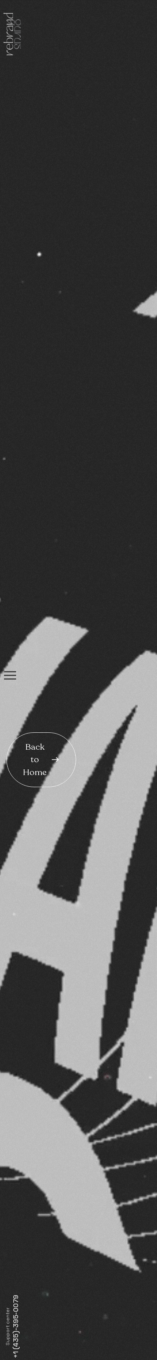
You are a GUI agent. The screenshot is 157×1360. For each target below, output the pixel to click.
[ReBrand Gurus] (12, 35)
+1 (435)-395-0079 (15, 1326)
